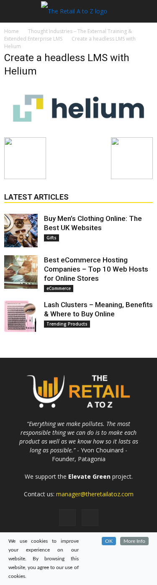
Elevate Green (89, 476)
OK (109, 541)
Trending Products (67, 324)
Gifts (51, 238)
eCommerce (58, 288)
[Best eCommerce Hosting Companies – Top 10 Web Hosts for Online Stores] (21, 272)
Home (11, 31)
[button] (145, 11)
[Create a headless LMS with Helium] (78, 128)
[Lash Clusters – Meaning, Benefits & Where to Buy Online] (21, 317)
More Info (134, 541)
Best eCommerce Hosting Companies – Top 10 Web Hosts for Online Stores (96, 269)
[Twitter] (90, 517)
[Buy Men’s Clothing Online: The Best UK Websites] (21, 230)
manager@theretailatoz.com (95, 494)
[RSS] (67, 517)
